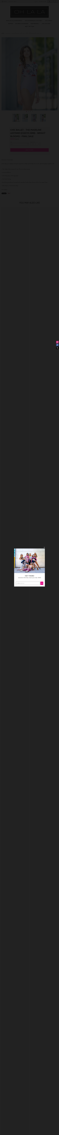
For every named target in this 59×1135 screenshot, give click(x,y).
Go (42, 583)
